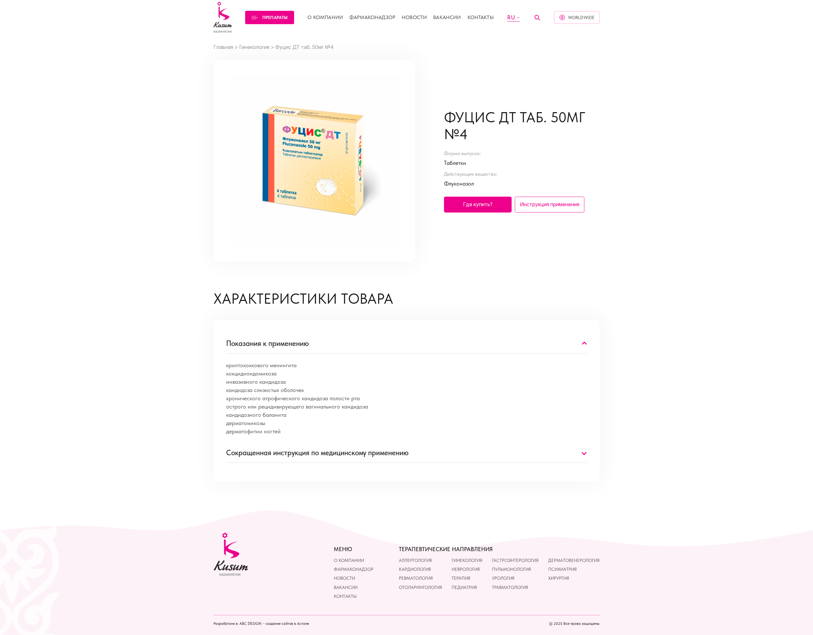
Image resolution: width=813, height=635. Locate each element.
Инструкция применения (549, 204)
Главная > (225, 47)
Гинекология (467, 560)
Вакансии (447, 17)
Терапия (461, 578)
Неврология (466, 569)
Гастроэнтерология (515, 560)
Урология (503, 578)
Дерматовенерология (574, 560)
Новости (414, 17)
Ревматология (416, 578)
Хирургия (558, 578)
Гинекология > (256, 47)
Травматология (510, 587)
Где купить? (478, 204)
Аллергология (415, 560)
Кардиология (415, 569)
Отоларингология (420, 587)
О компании (325, 17)
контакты (480, 17)
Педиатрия (464, 587)
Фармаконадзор (372, 17)
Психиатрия (562, 569)
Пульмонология (511, 569)
